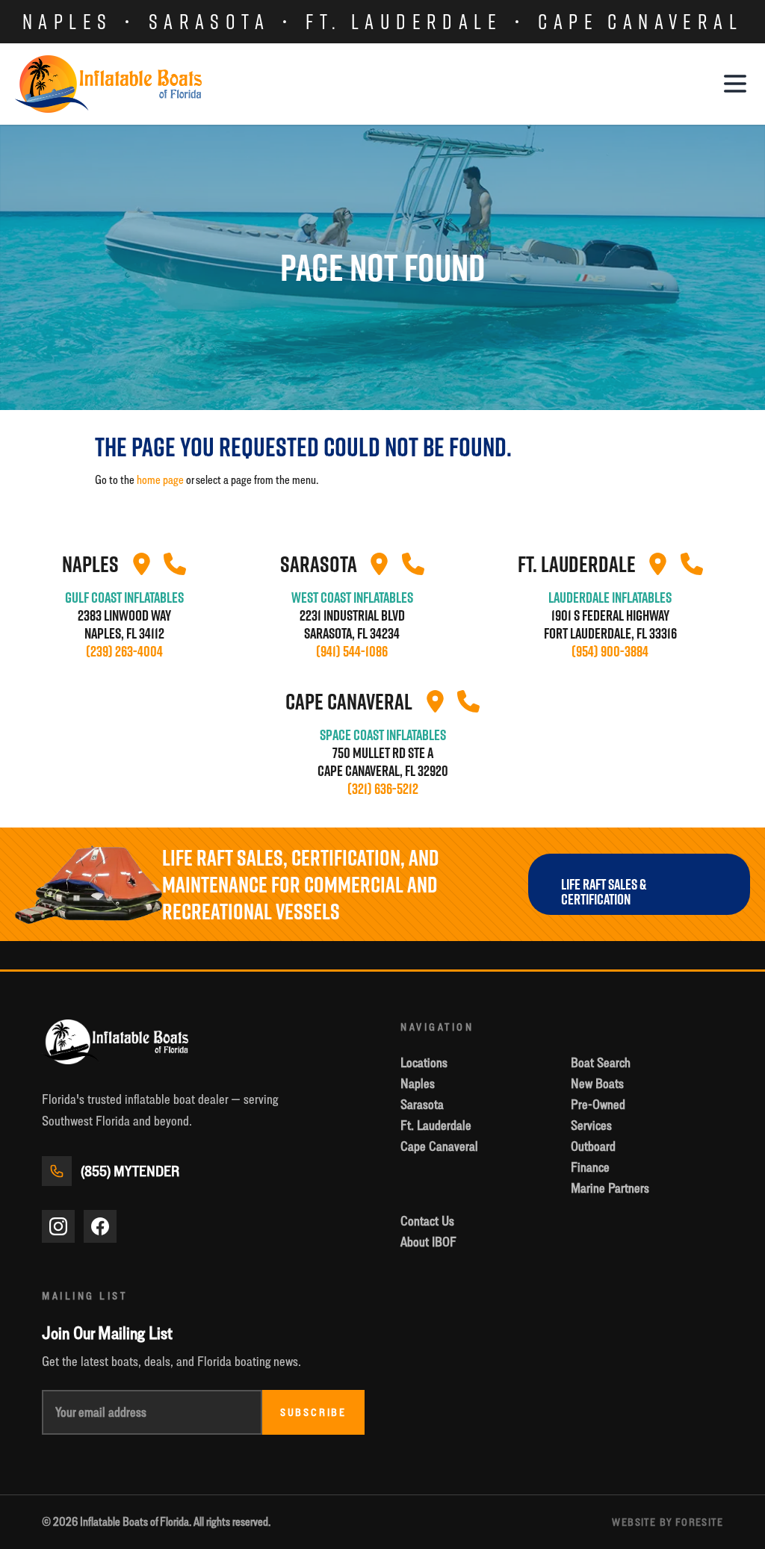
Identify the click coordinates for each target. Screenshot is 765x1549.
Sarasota (209, 21)
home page (160, 480)
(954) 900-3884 (610, 651)
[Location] (141, 564)
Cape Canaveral (640, 21)
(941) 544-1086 (352, 651)
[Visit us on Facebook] (100, 1226)
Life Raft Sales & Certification (603, 892)
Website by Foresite (667, 1522)
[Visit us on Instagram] (58, 1226)
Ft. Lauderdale (404, 21)
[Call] (175, 564)
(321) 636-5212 (382, 788)
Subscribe (313, 1412)
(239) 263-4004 (124, 651)
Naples (67, 21)
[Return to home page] (108, 84)
